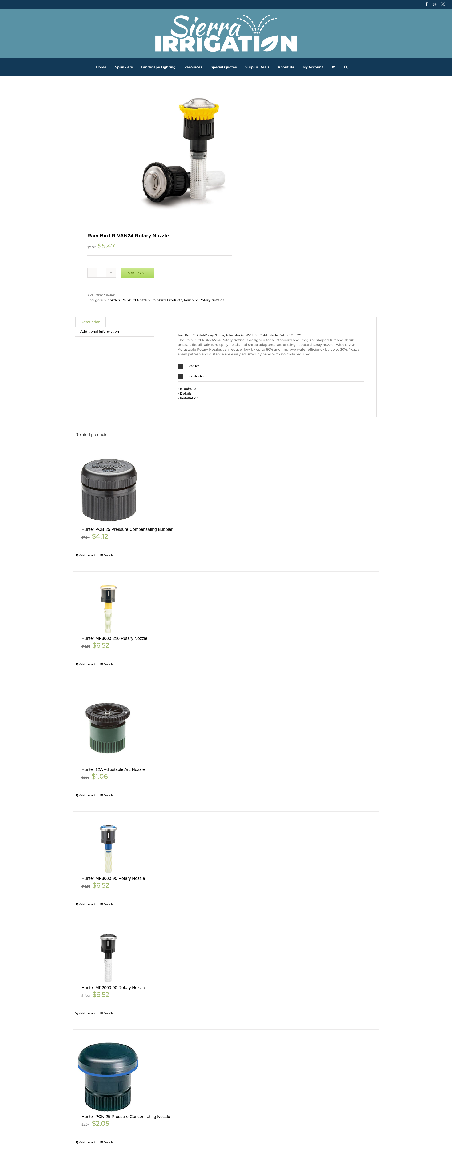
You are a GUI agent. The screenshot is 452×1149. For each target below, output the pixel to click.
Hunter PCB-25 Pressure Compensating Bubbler (127, 529)
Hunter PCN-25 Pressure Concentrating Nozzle (125, 1116)
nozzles (113, 300)
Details (186, 393)
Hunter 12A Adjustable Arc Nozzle (113, 769)
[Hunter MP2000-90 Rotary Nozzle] (108, 958)
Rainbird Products (166, 300)
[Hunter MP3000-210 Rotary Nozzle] (108, 609)
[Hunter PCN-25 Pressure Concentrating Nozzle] (108, 1077)
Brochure (188, 389)
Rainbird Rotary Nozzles (204, 300)
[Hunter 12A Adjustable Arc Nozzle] (108, 729)
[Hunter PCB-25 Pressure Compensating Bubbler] (108, 490)
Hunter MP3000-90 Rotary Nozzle (113, 878)
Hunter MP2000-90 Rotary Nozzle (113, 987)
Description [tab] (91, 322)
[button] (345, 67)
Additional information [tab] (99, 331)
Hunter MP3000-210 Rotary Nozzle (114, 638)
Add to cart (137, 273)
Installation (189, 398)
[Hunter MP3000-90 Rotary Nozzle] (108, 849)
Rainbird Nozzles (135, 300)
